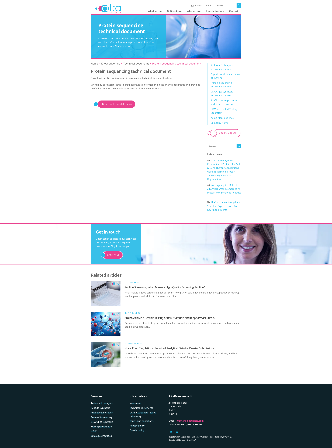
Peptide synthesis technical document (225, 76)
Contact (233, 11)
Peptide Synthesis (100, 407)
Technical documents (136, 63)
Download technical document (117, 104)
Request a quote (202, 5)
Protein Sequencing (101, 417)
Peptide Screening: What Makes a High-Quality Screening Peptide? (165, 287)
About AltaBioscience (222, 117)
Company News (219, 122)
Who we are (194, 11)
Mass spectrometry (101, 426)
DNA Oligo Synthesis (102, 421)
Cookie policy (137, 430)
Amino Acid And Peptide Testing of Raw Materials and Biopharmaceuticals (169, 318)
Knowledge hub (215, 11)
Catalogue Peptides (101, 435)
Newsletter (135, 403)
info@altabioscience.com (190, 420)
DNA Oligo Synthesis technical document (222, 93)
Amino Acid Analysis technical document (222, 67)
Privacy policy (137, 425)
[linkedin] (176, 431)
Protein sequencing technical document (221, 84)
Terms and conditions (141, 420)
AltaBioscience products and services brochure (224, 102)
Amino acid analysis (102, 403)
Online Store (174, 11)
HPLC (93, 431)
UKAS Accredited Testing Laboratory (224, 110)
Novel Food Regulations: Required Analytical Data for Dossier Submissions (169, 348)
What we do (155, 11)
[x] (171, 431)
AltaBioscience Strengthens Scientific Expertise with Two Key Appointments (223, 206)
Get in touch (113, 255)
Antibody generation (102, 412)
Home (94, 63)
